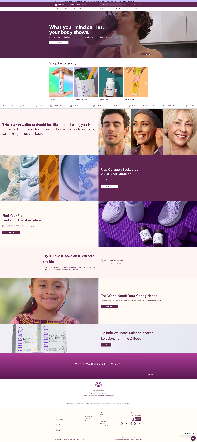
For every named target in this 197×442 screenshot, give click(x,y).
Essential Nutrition (59, 421)
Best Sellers (66, 10)
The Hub (101, 414)
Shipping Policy (103, 421)
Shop (58, 10)
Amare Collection (99, 10)
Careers (86, 420)
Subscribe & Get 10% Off (113, 264)
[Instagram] (132, 423)
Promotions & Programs (89, 414)
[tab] (143, 54)
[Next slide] (146, 83)
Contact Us (87, 418)
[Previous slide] (51, 83)
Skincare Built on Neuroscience (59, 430)
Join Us (127, 10)
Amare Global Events (104, 425)
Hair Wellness (58, 427)
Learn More (11, 232)
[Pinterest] (136, 423)
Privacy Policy (118, 437)
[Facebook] (127, 423)
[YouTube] (123, 423)
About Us (119, 10)
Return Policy (102, 423)
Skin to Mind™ (88, 10)
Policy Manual (139, 437)
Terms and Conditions (128, 437)
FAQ (101, 419)
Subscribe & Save (88, 416)
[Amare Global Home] (61, 6)
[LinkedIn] (139, 423)
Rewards (110, 10)
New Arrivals (77, 10)
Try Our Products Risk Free (113, 261)
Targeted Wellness (59, 419)
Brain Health (58, 414)
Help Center (136, 10)
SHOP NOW (58, 42)
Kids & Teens (58, 424)
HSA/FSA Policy (103, 416)
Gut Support (58, 416)
